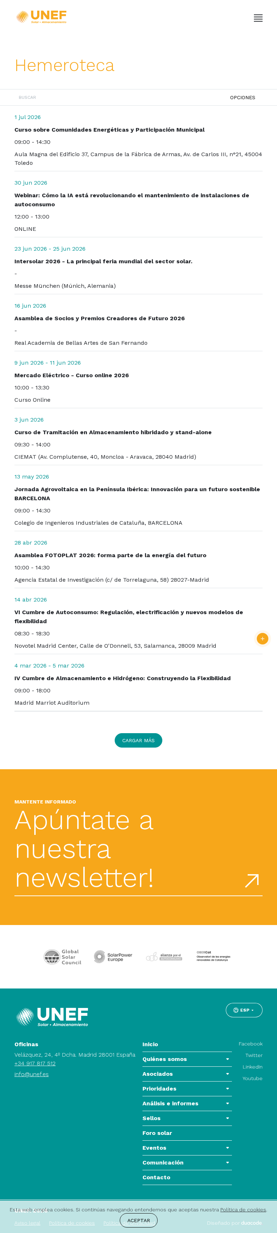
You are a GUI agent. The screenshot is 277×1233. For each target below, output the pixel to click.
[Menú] (258, 18)
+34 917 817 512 (35, 1063)
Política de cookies (243, 1209)
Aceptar (138, 1220)
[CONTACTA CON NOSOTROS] (262, 638)
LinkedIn (253, 1067)
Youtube (253, 1078)
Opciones (242, 97)
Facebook (251, 1044)
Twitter (254, 1055)
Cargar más (138, 740)
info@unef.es (31, 1074)
